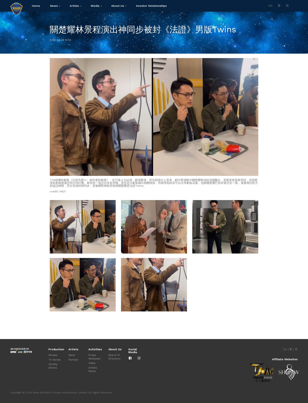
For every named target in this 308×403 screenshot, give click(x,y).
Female (73, 359)
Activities (95, 349)
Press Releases (94, 356)
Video (92, 363)
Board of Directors (114, 356)
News (54, 5)
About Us (117, 5)
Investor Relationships (151, 5)
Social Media (132, 351)
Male (71, 355)
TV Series (54, 359)
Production (56, 349)
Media (95, 5)
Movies (52, 355)
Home (36, 5)
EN (270, 5)
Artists (74, 5)
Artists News (92, 369)
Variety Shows (53, 366)
